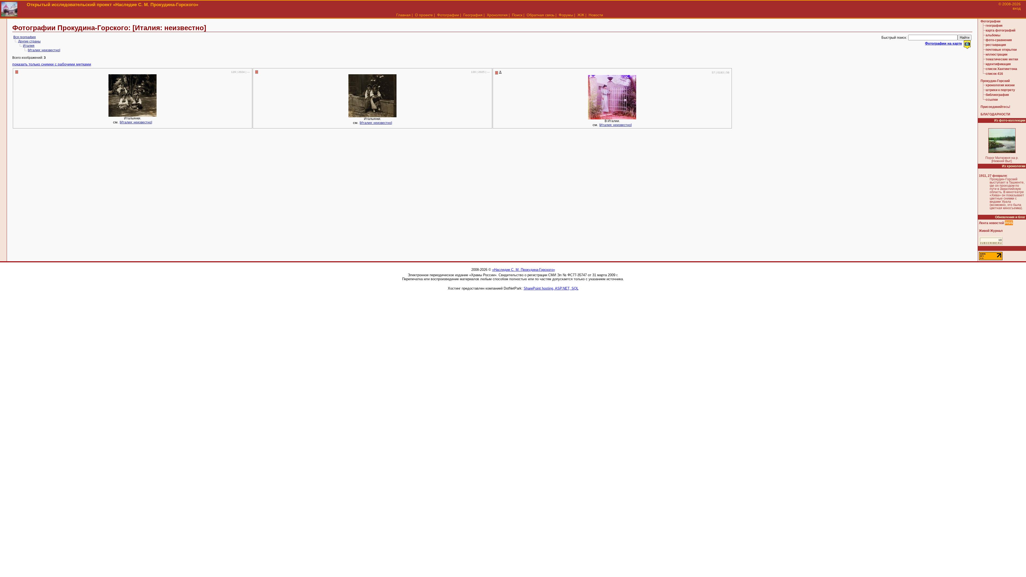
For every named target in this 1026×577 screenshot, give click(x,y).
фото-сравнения (999, 40)
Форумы (566, 15)
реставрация (996, 44)
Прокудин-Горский (995, 81)
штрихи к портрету (1000, 90)
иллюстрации (996, 54)
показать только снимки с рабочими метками (51, 64)
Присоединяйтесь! (995, 106)
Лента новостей (991, 223)
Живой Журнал (991, 230)
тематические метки (1002, 59)
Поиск (517, 15)
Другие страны (29, 41)
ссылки (992, 99)
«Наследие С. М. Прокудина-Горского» (523, 270)
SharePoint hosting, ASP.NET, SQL (551, 288)
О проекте (424, 15)
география (994, 25)
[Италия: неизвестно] (44, 50)
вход (1017, 8)
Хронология (497, 15)
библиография (997, 94)
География (473, 15)
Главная (403, 15)
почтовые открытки (1001, 49)
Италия (28, 45)
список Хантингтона (1001, 69)
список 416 (994, 73)
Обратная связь (540, 15)
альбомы (993, 35)
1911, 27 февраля (993, 175)
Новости (596, 15)
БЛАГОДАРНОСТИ (995, 114)
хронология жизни (1000, 85)
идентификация (998, 64)
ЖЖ (580, 15)
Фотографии (448, 15)
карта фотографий (1000, 30)
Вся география (24, 37)
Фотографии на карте (943, 43)
